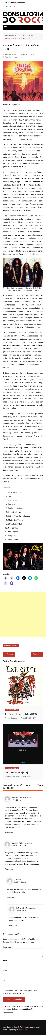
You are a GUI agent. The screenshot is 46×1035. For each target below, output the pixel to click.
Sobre (5, 3)
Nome (5, 960)
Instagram (10, 6)
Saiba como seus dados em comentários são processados (23, 1009)
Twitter (7, 6)
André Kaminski (10, 54)
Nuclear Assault (11, 645)
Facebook (3, 7)
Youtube (14, 6)
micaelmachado (12, 718)
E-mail (5, 970)
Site (4, 981)
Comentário (8, 947)
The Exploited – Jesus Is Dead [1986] (21, 714)
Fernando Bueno (13, 776)
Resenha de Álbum (11, 57)
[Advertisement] (23, 614)
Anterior (10, 654)
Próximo (36, 654)
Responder (9, 832)
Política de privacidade (16, 3)
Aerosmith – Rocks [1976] (16, 772)
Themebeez (22, 1030)
